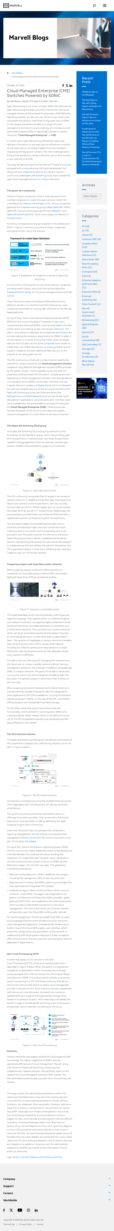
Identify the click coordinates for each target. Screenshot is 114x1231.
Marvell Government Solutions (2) (88, 312)
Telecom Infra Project (34, 204)
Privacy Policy (25, 1224)
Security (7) (88, 332)
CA (59, 981)
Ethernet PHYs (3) (91, 292)
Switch (16, 1157)
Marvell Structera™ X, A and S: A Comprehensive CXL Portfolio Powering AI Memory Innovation (91, 158)
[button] (63, 85)
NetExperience (14, 396)
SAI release (30, 841)
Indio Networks (34, 396)
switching (57, 1157)
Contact (40, 1224)
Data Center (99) (90, 260)
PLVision (64, 333)
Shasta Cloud (44, 385)
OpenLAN (57, 207)
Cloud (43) (87, 235)
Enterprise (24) (89, 272)
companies (49, 344)
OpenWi (55, 211)
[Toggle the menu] (104, 5)
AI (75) (85, 231)
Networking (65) (90, 320)
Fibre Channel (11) (91, 304)
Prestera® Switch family (19, 292)
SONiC (50, 106)
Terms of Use (9, 1224)
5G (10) (85, 226)
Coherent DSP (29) (91, 239)
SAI (32, 821)
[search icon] (96, 5)
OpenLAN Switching (35, 176)
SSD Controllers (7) (91, 345)
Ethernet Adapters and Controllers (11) (91, 284)
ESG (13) (86, 276)
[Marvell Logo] (13, 5)
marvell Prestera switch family (36, 1157)
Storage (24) (88, 349)
